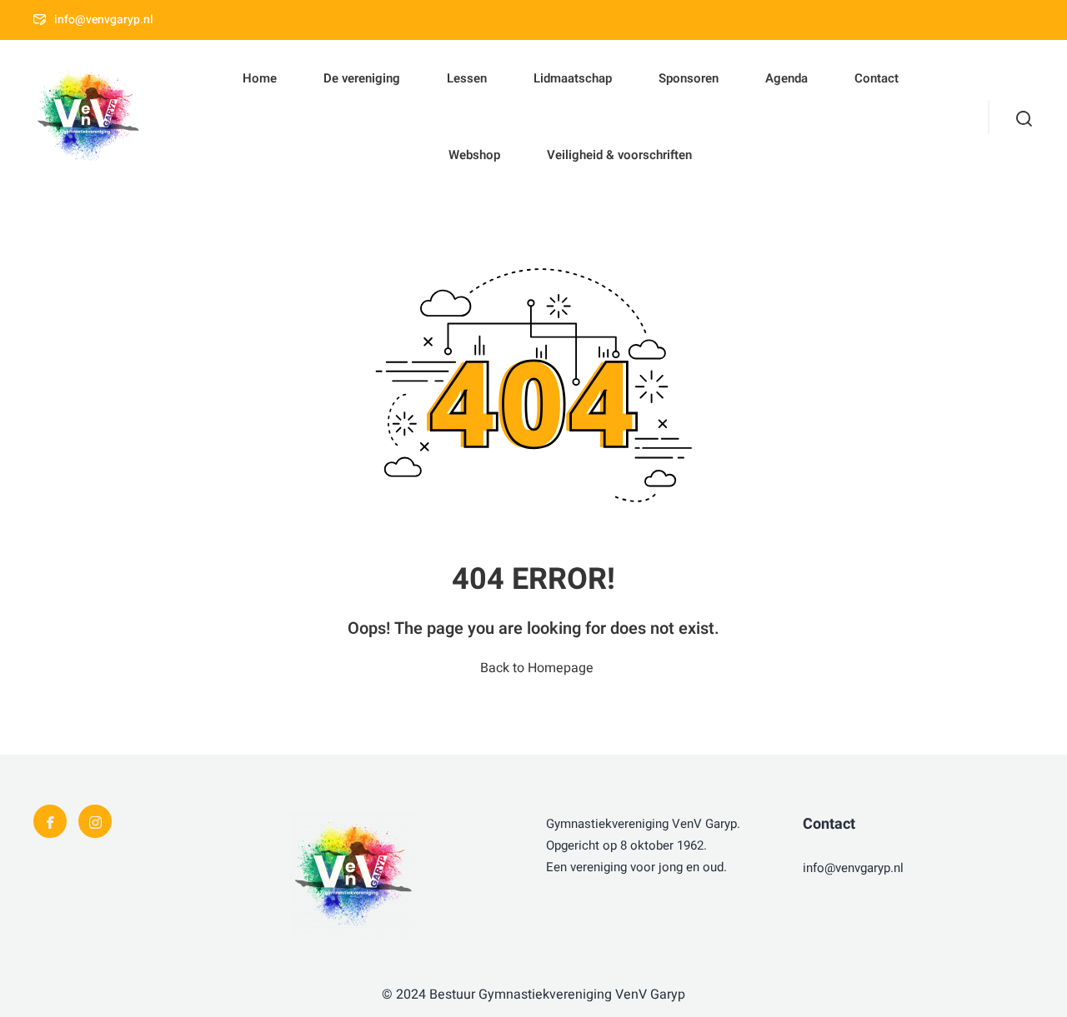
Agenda (786, 78)
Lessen (467, 78)
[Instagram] (95, 821)
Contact (876, 78)
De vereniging (361, 78)
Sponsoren (689, 78)
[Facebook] (50, 821)
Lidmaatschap (573, 78)
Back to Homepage (537, 668)
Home (260, 78)
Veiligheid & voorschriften (619, 155)
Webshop (474, 155)
